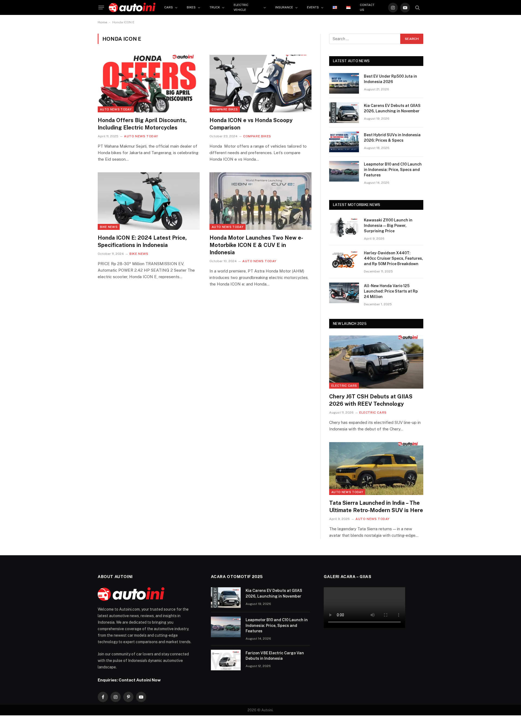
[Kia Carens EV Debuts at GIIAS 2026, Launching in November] (344, 112)
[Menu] (101, 7)
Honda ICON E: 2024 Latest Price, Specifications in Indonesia (142, 241)
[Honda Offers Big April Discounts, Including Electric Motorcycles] (149, 83)
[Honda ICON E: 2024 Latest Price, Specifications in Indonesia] (149, 201)
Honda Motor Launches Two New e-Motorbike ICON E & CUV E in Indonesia (256, 245)
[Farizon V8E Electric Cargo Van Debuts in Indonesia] (226, 660)
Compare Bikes (225, 109)
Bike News (108, 227)
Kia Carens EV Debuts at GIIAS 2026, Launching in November (392, 108)
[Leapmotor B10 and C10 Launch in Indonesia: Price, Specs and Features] (344, 171)
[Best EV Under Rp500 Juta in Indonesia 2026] (344, 83)
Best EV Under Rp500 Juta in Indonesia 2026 (390, 79)
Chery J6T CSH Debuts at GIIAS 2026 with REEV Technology (370, 400)
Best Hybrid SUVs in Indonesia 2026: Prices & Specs (392, 137)
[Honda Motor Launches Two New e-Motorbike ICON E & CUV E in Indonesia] (260, 201)
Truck (214, 7)
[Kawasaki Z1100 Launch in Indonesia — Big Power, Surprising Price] (344, 227)
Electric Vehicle (241, 7)
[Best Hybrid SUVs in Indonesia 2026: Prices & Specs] (344, 142)
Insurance (284, 7)
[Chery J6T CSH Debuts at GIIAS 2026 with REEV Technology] (376, 361)
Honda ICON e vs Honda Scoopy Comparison (251, 124)
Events (313, 7)
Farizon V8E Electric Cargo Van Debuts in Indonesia (275, 656)
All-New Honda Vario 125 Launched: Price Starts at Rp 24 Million (391, 291)
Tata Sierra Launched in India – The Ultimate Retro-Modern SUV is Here (376, 506)
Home (102, 22)
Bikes (191, 7)
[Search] (417, 7)
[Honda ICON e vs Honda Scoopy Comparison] (260, 83)
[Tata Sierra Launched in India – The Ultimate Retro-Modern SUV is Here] (376, 468)
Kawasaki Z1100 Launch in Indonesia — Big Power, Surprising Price (388, 225)
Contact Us (367, 7)
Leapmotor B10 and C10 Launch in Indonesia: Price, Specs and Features (393, 169)
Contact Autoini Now (140, 679)
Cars (168, 7)
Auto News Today (116, 109)
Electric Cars (344, 385)
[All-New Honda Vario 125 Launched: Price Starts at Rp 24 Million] (344, 293)
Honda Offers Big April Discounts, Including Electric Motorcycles (142, 124)
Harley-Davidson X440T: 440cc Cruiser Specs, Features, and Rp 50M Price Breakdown (393, 258)
